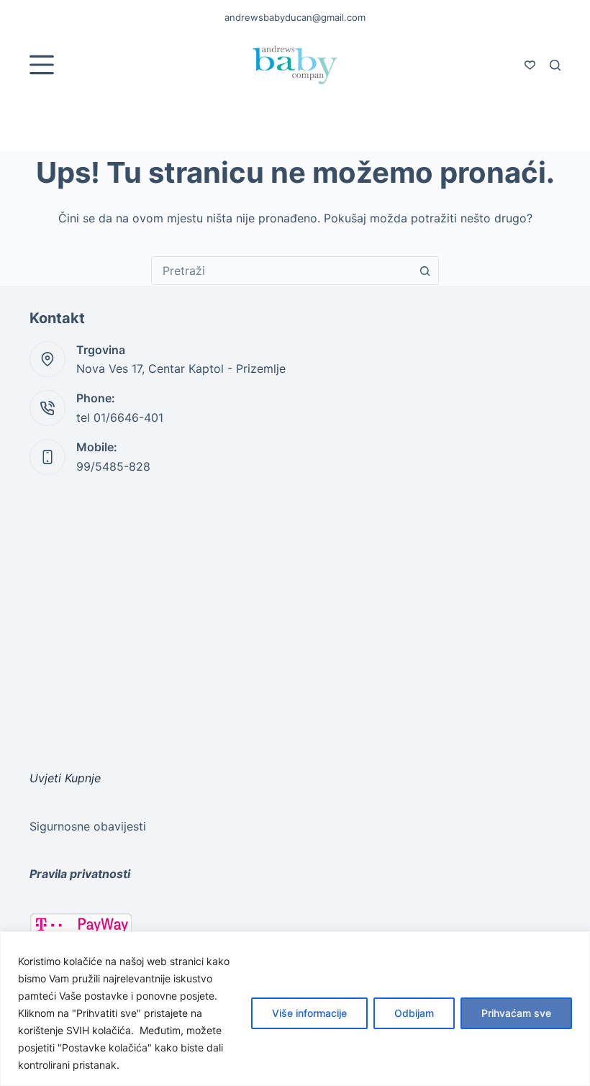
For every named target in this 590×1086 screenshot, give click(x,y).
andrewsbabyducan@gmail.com (295, 17)
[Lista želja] (530, 65)
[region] (295, 1008)
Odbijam (414, 1013)
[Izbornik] (42, 65)
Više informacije (309, 1013)
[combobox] (281, 270)
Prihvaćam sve (516, 1013)
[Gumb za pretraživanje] (424, 270)
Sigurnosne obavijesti (88, 826)
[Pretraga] (555, 65)
